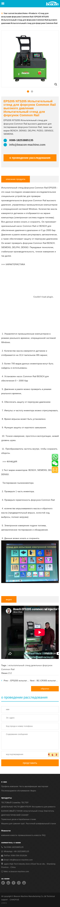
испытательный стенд (33, 811)
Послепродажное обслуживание (15, 791)
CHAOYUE (14, 900)
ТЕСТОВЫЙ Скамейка (10, 803)
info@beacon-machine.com (27, 144)
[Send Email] (55, 470)
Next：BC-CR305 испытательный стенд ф (44, 680)
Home (25, 13)
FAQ (43, 835)
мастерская (43, 786)
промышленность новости (29, 835)
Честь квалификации (28, 786)
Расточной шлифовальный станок (41, 824)
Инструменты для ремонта (43, 807)
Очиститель (49, 811)
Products (33, 13)
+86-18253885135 (21, 851)
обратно (45, 688)
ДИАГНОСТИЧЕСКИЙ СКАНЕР (14, 815)
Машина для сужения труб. (13, 824)
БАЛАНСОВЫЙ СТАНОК (12, 811)
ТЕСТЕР (24, 803)
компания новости (9, 835)
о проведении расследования (29, 157)
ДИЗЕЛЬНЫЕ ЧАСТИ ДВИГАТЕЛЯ (16, 807)
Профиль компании (9, 786)
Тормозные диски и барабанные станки (18, 819)
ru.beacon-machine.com (19, 871)
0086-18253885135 (15, 847)
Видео (33, 791)
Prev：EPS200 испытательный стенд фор (17, 680)
